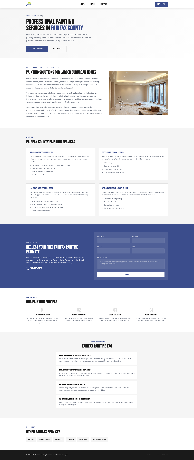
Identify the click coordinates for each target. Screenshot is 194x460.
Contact (103, 4)
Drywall (31, 439)
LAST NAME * (135, 236)
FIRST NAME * (101, 236)
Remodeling (83, 439)
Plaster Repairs (44, 439)
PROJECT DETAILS (102, 257)
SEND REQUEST (131, 274)
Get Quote (161, 4)
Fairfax (82, 4)
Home (28, 16)
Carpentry (58, 439)
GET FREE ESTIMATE (37, 49)
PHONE (134, 247)
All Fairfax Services (99, 439)
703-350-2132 (58, 49)
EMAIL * (99, 247)
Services (93, 4)
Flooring (71, 439)
